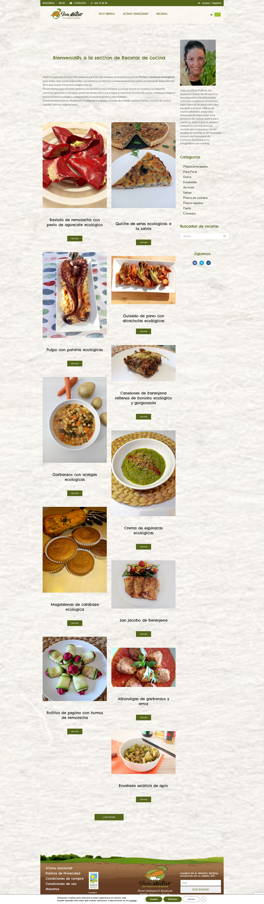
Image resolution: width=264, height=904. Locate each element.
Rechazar (172, 899)
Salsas (80, 214)
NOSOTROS (48, 3)
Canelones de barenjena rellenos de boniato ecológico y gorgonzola (143, 398)
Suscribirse (200, 889)
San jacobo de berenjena (143, 620)
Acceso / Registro (211, 3)
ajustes (133, 900)
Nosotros (52, 889)
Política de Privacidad (63, 873)
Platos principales (139, 214)
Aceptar (154, 899)
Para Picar (54, 214)
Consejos (189, 213)
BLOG (62, 3)
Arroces (188, 187)
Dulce (75, 599)
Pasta (187, 208)
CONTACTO (80, 3)
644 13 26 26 (100, 3)
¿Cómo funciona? (135, 13)
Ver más (75, 238)
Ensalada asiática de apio (143, 785)
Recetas (161, 13)
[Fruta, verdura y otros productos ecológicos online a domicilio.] (66, 13)
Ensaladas (129, 780)
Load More (109, 817)
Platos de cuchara (65, 469)
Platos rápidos (68, 214)
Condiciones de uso (61, 884)
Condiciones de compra (65, 878)
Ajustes (191, 899)
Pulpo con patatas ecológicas (75, 349)
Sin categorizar (92, 214)
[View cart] (211, 15)
